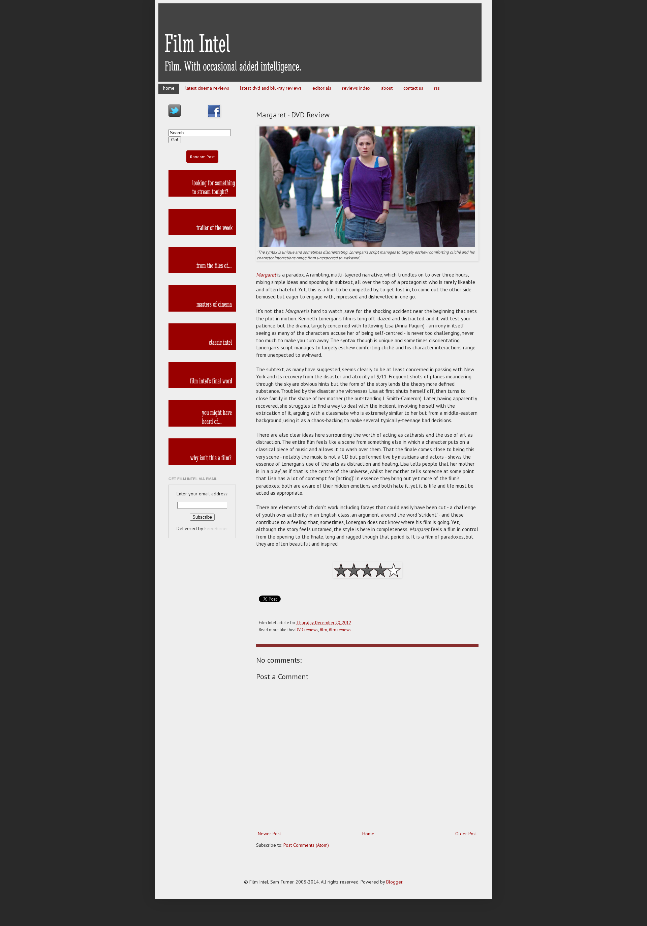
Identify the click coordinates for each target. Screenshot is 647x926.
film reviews (340, 629)
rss (437, 88)
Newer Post (269, 834)
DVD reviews (307, 629)
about (387, 88)
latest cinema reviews (207, 88)
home (169, 88)
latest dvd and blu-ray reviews (271, 88)
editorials (321, 88)
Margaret (266, 274)
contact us (413, 88)
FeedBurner (216, 528)
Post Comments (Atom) (306, 845)
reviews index (356, 88)
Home (368, 834)
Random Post (202, 156)
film (323, 629)
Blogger (394, 882)
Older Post (466, 834)
